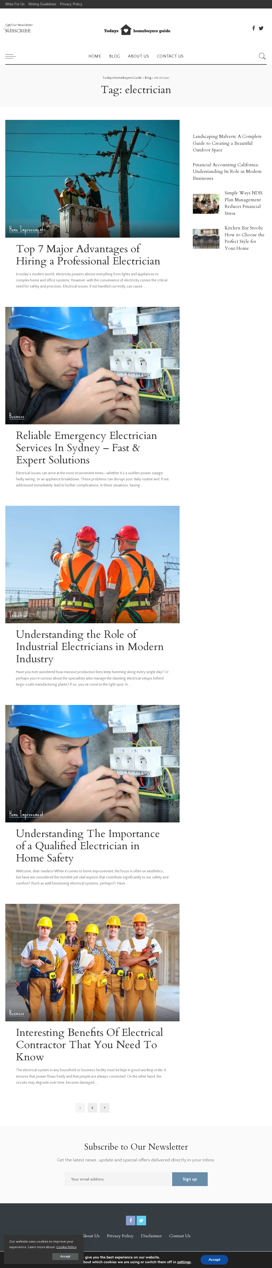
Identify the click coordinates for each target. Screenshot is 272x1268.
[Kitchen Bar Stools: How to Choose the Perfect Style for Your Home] (206, 239)
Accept (65, 1256)
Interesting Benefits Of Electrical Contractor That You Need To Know (89, 1044)
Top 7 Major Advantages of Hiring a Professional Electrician (88, 255)
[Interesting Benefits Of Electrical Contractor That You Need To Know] (92, 962)
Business (16, 416)
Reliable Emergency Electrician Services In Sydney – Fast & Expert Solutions (86, 447)
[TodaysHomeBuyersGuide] (136, 28)
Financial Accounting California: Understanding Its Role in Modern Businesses (227, 171)
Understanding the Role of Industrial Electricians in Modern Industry (90, 646)
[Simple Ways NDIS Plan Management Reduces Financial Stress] (206, 204)
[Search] (262, 56)
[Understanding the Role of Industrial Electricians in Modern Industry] (92, 564)
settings (184, 1262)
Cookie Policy (66, 1247)
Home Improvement (26, 229)
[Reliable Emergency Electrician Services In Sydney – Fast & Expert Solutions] (92, 365)
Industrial (18, 615)
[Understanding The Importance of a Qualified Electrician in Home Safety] (92, 763)
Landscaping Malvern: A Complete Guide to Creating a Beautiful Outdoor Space (227, 143)
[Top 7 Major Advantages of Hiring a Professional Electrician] (92, 178)
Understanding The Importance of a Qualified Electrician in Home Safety (88, 845)
